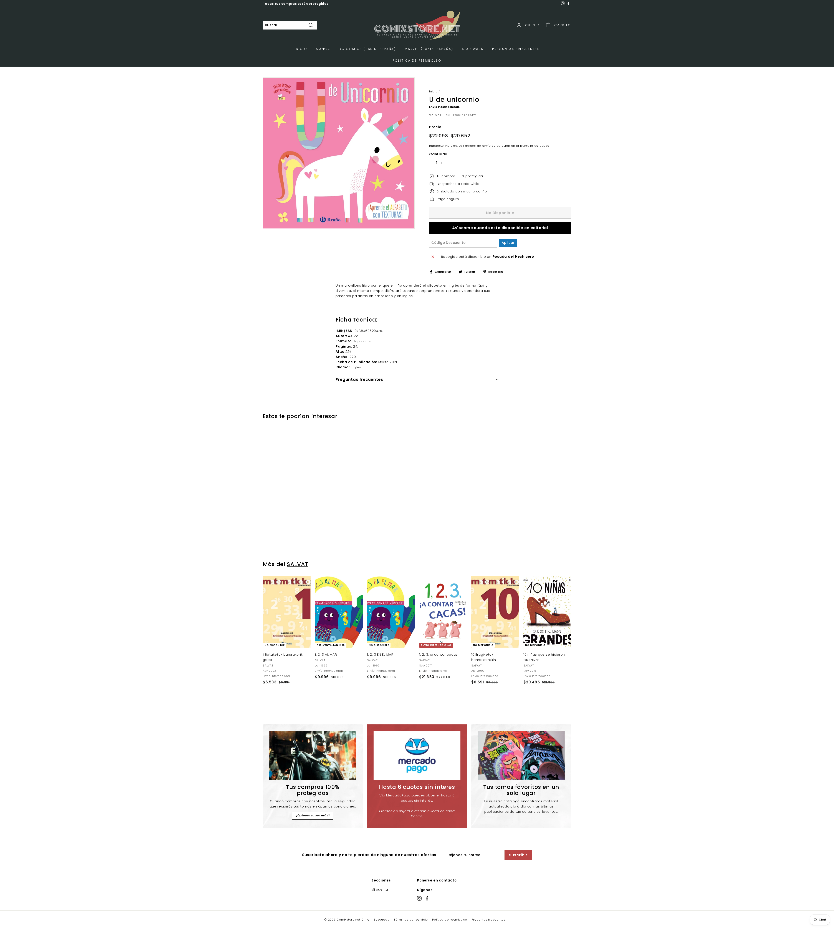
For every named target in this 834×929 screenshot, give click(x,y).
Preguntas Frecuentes (515, 49)
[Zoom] (338, 153)
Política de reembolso (449, 920)
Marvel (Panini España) (429, 49)
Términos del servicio (411, 920)
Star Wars (472, 49)
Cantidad (438, 154)
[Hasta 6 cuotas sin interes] (417, 755)
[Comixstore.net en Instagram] (419, 898)
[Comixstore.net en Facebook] (427, 898)
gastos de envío (478, 146)
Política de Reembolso (417, 60)
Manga (323, 49)
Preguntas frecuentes (488, 920)
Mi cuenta (379, 889)
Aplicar (508, 242)
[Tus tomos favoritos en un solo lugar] (521, 755)
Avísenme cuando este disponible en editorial (500, 227)
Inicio (301, 49)
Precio (435, 127)
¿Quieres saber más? (312, 815)
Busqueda (381, 920)
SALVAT (435, 115)
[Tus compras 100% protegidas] (312, 755)
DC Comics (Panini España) (367, 49)
